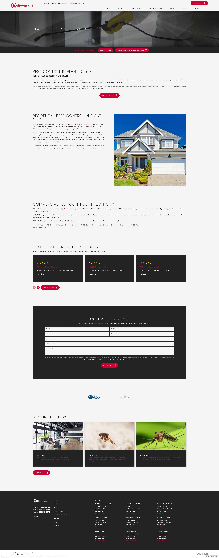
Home (55, 504)
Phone (47, 333)
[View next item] (38, 287)
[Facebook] (37, 520)
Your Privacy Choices (30, 553)
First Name (48, 328)
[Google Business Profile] (34, 520)
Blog (84, 3)
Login (54, 3)
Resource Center (63, 3)
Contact (56, 525)
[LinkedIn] (41, 520)
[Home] (22, 5)
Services (56, 518)
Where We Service (75, 3)
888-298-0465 (46, 508)
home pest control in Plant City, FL (80, 124)
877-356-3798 (130, 538)
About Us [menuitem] (121, 8)
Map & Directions (100, 513)
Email (112, 333)
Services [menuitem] (172, 8)
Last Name (113, 328)
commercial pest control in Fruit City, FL (53, 209)
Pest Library (46, 3)
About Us (56, 507)
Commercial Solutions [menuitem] (155, 8)
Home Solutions (58, 511)
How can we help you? (50, 348)
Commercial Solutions (60, 515)
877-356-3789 (44, 510)
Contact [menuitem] (197, 8)
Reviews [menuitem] (185, 8)
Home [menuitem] (108, 8)
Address (47, 338)
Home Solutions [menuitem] (136, 8)
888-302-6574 (44, 512)
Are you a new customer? (50, 343)
